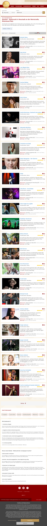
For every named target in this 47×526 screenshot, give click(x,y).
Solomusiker (19, 6)
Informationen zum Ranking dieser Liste (39, 398)
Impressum (20, 491)
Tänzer (34, 6)
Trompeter (4, 414)
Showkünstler (27, 6)
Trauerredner (12, 414)
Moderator (35, 414)
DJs (38, 6)
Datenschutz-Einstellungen (12, 520)
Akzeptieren (29, 520)
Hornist (19, 414)
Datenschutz (26, 491)
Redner (42, 6)
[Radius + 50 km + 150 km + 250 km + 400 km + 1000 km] (13, 12)
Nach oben (38, 499)
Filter (36, 33)
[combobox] (31, 12)
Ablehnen (25, 523)
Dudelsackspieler (27, 414)
